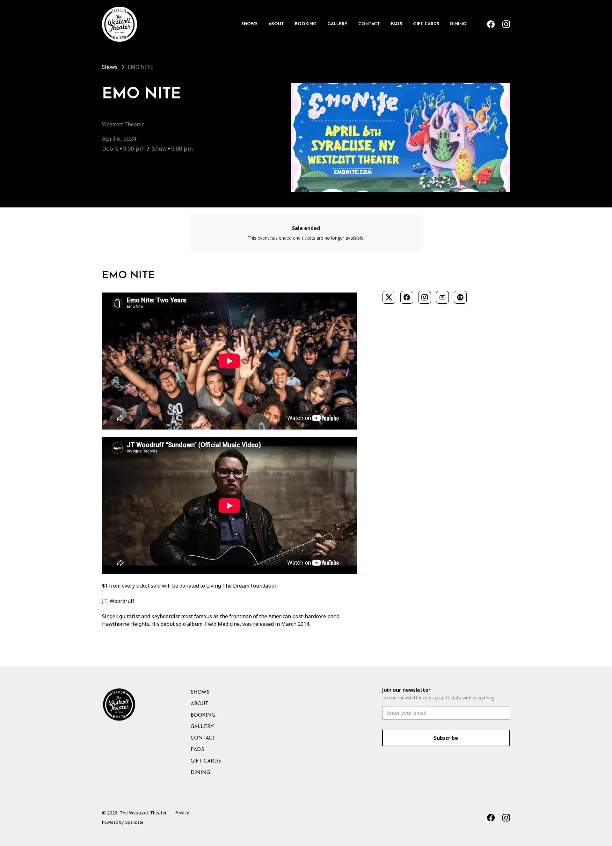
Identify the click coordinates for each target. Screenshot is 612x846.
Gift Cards (426, 24)
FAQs (396, 24)
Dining (458, 24)
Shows (249, 24)
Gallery (337, 24)
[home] (119, 24)
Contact (369, 24)
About (276, 24)
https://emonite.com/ (407, 280)
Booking (306, 24)
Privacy (181, 812)
